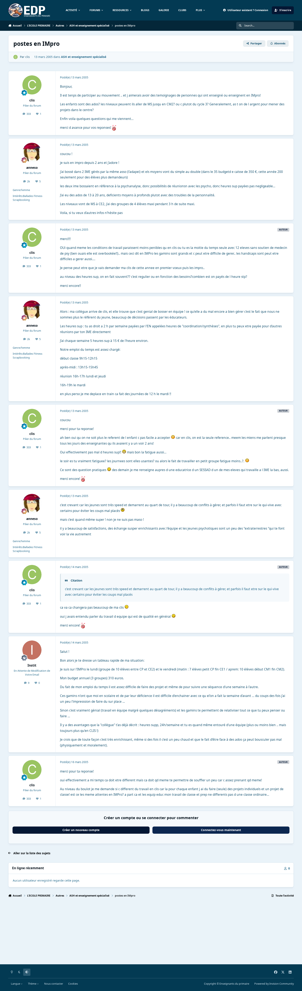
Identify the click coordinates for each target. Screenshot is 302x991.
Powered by (274, 983)
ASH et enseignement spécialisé (83, 57)
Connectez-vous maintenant (221, 830)
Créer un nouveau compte (80, 830)
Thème (32, 983)
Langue (16, 983)
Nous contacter (53, 983)
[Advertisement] (131, 932)
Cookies (73, 983)
